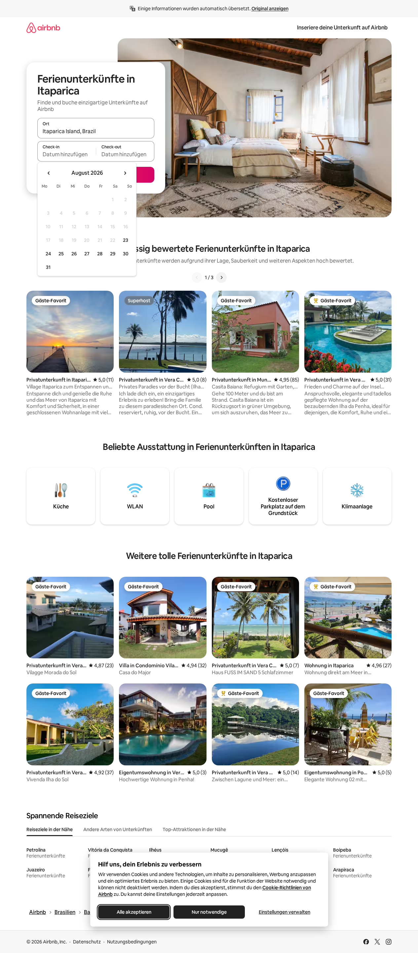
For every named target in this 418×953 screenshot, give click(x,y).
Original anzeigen (269, 9)
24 (48, 254)
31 (48, 267)
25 (61, 254)
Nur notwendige (209, 912)
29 (112, 254)
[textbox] (67, 154)
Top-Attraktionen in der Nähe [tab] (194, 829)
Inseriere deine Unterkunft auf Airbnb (342, 27)
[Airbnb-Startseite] (43, 27)
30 (126, 254)
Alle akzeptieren (133, 912)
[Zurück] (197, 277)
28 (99, 254)
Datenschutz (87, 942)
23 (125, 240)
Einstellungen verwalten (284, 912)
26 (74, 254)
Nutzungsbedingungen (132, 942)
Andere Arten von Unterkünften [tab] (117, 829)
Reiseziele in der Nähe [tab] (49, 829)
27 (87, 254)
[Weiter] (221, 277)
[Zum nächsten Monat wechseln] (125, 173)
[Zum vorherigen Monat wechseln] (49, 173)
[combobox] (96, 131)
